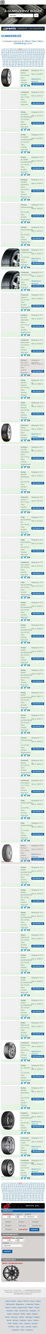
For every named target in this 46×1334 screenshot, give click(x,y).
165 (9, 65)
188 (36, 66)
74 (17, 54)
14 (23, 49)
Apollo (20, 1301)
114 (26, 58)
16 (27, 49)
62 (35, 52)
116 (31, 58)
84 (38, 54)
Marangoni (29, 1317)
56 (23, 52)
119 (40, 58)
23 (41, 49)
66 (44, 52)
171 (27, 65)
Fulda (16, 1311)
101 (31, 56)
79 (27, 54)
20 (35, 49)
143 (27, 61)
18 (31, 49)
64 (40, 52)
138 (12, 61)
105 (43, 56)
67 (2, 54)
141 (21, 61)
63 (38, 52)
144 (30, 61)
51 (12, 52)
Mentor (9, 1320)
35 (23, 51)
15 (25, 49)
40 (33, 51)
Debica (7, 1307)
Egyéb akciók (22, 1307)
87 (44, 54)
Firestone (10, 1311)
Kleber (7, 1317)
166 (12, 65)
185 (27, 66)
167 (15, 65)
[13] (20, 49)
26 (4, 51)
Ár (23, 41)
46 (2, 52)
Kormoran (14, 1317)
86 (42, 54)
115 (29, 58)
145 (33, 61)
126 (18, 59)
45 (44, 51)
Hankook (16, 1314)
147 (39, 61)
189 (39, 66)
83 (35, 54)
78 (25, 54)
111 (17, 58)
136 (7, 61)
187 (33, 66)
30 (12, 51)
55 (21, 52)
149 (4, 63)
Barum (38, 1301)
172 (30, 65)
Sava (21, 1323)
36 (25, 51)
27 (6, 51)
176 (42, 65)
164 (7, 65)
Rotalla (15, 1323)
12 (17, 49)
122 (7, 59)
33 (19, 51)
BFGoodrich (10, 1304)
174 (36, 65)
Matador (37, 1317)
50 (10, 52)
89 (5, 56)
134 (42, 59)
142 (24, 61)
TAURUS (11, 1327)
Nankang (23, 1320)
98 (23, 56)
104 (40, 56)
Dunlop (14, 1307)
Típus (34, 41)
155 (21, 63)
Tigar (17, 1327)
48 (6, 52)
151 (9, 63)
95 (17, 56)
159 (33, 63)
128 (24, 59)
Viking (35, 1327)
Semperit (27, 1323)
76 (21, 54)
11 (15, 49)
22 (39, 49)
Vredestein (15, 1330)
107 (6, 58)
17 (29, 49)
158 (30, 63)
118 (37, 58)
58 (27, 52)
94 (15, 56)
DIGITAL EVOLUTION (21, 1292)
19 (33, 49)
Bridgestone (20, 1304)
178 (7, 66)
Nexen (30, 1320)
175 (39, 65)
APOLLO (26, 1301)
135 (4, 61)
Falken (30, 1307)
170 (24, 65)
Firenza (36, 1307)
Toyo (22, 1327)
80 (29, 54)
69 (6, 54)
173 (33, 65)
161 (39, 63)
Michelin (16, 1320)
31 (15, 51)
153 (15, 63)
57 (25, 52)
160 (36, 63)
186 (30, 66)
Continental (29, 1304)
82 (33, 54)
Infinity (23, 1314)
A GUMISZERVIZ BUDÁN (23, 11)
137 (9, 61)
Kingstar (35, 1314)
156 (24, 63)
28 (8, 51)
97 (21, 56)
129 (27, 59)
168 (18, 65)
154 (18, 63)
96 (19, 56)
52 (15, 52)
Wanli (22, 1330)
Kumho (21, 1317)
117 (34, 58)
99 (25, 56)
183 (21, 66)
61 (33, 52)
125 (15, 59)
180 (12, 66)
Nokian (35, 1320)
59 (29, 52)
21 (37, 49)
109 (12, 58)
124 (12, 59)
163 (4, 65)
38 (29, 51)
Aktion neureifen (10, 1301)
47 (4, 52)
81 (31, 54)
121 (4, 59)
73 (15, 54)
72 (12, 54)
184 (24, 66)
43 (40, 51)
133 (39, 59)
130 (30, 59)
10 (13, 49)
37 (27, 51)
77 (23, 54)
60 (31, 52)
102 (34, 56)
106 (3, 58)
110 (15, 58)
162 (42, 63)
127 (21, 59)
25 (2, 51)
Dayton (37, 1304)
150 (7, 63)
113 (23, 58)
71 (10, 54)
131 (33, 59)
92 (11, 56)
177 (4, 66)
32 (17, 51)
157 (27, 63)
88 (3, 56)
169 (21, 65)
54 (19, 52)
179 (9, 66)
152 (12, 63)
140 (18, 61)
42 (38, 51)
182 (18, 66)
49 (8, 52)
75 (19, 54)
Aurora (32, 1301)
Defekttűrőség (20, 43)
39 (31, 51)
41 (35, 51)
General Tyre (24, 1311)
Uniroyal (28, 1327)
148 (42, 61)
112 (20, 58)
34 (21, 51)
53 (17, 52)
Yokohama (29, 1330)
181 (15, 66)
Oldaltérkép (8, 1290)
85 (40, 54)
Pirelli (10, 1323)
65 (42, 52)
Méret (27, 41)
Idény (40, 41)
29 (10, 51)
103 (37, 56)
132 (36, 59)
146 (36, 61)
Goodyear (33, 1311)
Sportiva (34, 1323)
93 (13, 56)
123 (9, 59)
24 (43, 49)
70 (8, 54)
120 (43, 58)
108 (9, 58)
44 (42, 51)
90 (7, 56)
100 (28, 56)
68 (4, 54)
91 (9, 56)
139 (15, 61)
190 (42, 66)
